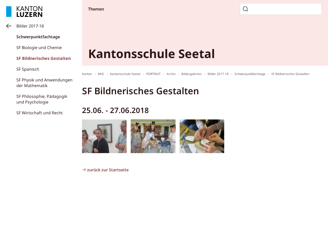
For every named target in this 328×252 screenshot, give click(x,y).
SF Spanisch (27, 69)
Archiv (171, 74)
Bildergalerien (191, 74)
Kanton (87, 74)
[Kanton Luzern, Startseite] (24, 11)
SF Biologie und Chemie (39, 47)
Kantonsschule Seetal (125, 74)
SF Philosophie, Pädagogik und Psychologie (41, 99)
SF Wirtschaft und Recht (39, 113)
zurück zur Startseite (108, 170)
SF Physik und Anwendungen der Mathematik (44, 82)
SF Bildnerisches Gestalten (43, 58)
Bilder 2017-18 (30, 26)
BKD (101, 74)
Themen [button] (96, 9)
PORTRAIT (153, 74)
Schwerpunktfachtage (38, 37)
